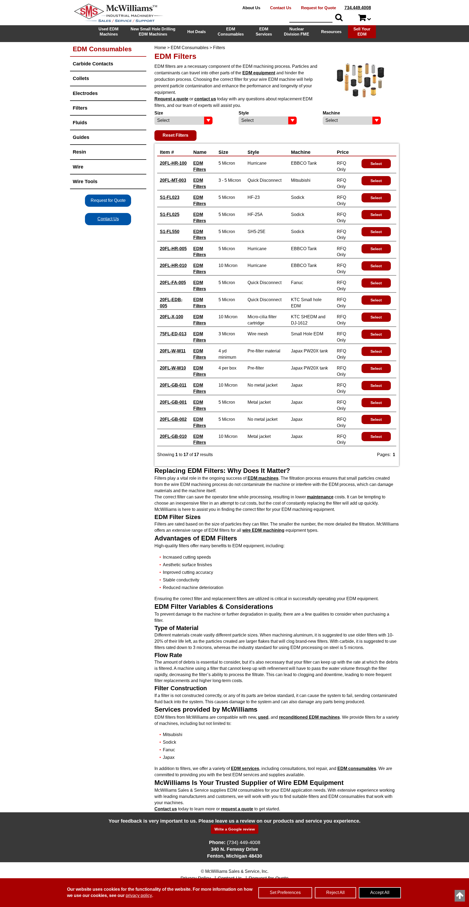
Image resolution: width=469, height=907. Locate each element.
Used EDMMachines (109, 31)
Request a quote (171, 99)
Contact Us (280, 7)
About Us (251, 7)
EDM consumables (356, 768)
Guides (81, 137)
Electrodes (85, 93)
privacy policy (139, 895)
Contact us (165, 809)
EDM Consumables (189, 47)
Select (376, 163)
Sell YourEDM (361, 31)
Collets (81, 78)
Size (223, 152)
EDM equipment (258, 73)
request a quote (237, 809)
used (263, 717)
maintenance (320, 497)
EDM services (245, 768)
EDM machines (263, 478)
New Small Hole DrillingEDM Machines (153, 31)
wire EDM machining (263, 530)
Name (200, 152)
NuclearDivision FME (296, 31)
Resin (79, 152)
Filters (80, 108)
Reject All (335, 892)
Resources (331, 31)
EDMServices (264, 31)
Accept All (379, 892)
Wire (78, 167)
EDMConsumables (231, 31)
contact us (205, 99)
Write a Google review (234, 829)
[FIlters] (360, 80)
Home (160, 47)
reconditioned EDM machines (309, 717)
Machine (300, 152)
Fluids (80, 122)
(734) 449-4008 (243, 842)
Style (253, 152)
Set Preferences (285, 892)
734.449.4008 (357, 7)
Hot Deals (196, 31)
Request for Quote (318, 7)
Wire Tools (85, 181)
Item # (167, 152)
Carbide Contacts (93, 63)
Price (343, 152)
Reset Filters (175, 135)
